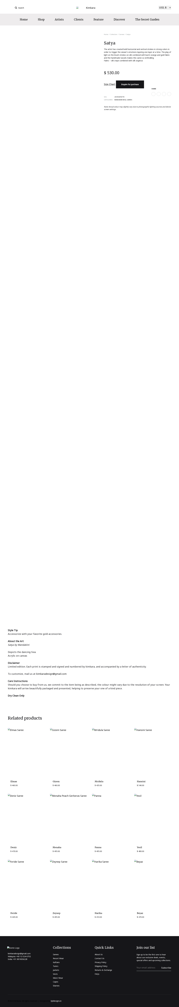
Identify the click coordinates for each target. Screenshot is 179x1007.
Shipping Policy (101, 966)
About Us (99, 954)
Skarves (56, 985)
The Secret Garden (147, 19)
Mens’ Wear (58, 978)
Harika (98, 913)
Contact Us (99, 958)
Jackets (56, 970)
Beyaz (140, 913)
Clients (78, 19)
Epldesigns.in (56, 1001)
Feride (13, 913)
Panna (98, 847)
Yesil (139, 847)
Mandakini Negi (120, 100)
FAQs (97, 974)
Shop (41, 19)
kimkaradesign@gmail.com (51, 673)
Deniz (13, 847)
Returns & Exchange (103, 970)
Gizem (56, 781)
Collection (113, 34)
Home (24, 19)
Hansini (141, 781)
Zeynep (56, 913)
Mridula (99, 781)
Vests (55, 974)
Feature (99, 19)
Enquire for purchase (130, 84)
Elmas (13, 781)
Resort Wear (58, 958)
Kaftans (56, 962)
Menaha (57, 847)
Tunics (55, 966)
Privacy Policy (100, 962)
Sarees (121, 34)
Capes (55, 981)
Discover (119, 19)
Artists (59, 19)
